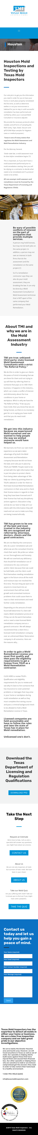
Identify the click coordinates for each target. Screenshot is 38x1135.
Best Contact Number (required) (15, 967)
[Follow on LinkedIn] (22, 1012)
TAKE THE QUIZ (19, 906)
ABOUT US (19, 879)
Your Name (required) (11, 952)
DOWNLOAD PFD (19, 792)
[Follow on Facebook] (16, 1012)
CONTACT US (19, 852)
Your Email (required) (11, 959)
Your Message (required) (12, 974)
